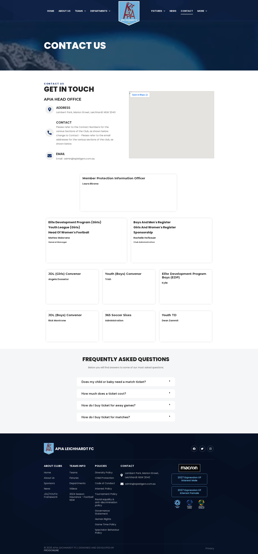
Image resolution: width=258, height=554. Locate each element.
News (173, 11)
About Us (64, 11)
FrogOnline (51, 550)
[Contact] (49, 132)
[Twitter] (202, 449)
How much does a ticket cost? (104, 394)
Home (50, 11)
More (200, 11)
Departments (98, 11)
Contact (187, 11)
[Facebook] (194, 449)
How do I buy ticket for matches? (106, 417)
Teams (79, 11)
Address (63, 108)
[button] (126, 381)
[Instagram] (210, 449)
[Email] (49, 156)
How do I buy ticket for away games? (108, 405)
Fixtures (156, 11)
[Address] (49, 109)
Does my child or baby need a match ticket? (114, 382)
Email (60, 154)
